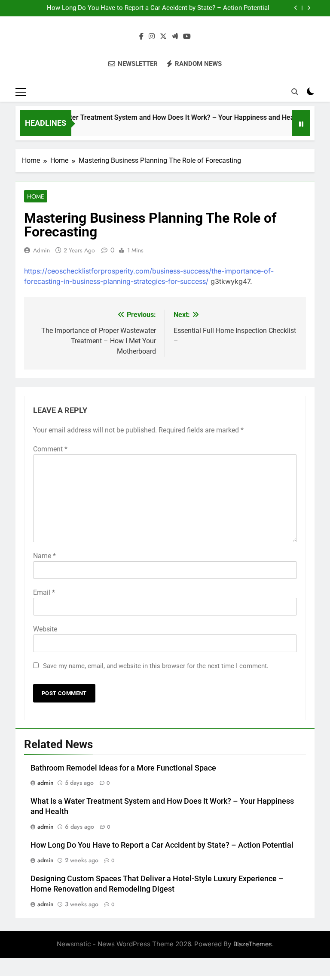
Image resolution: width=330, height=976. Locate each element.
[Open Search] (294, 91)
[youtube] (186, 36)
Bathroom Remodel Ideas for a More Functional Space (123, 768)
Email (44, 592)
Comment (50, 449)
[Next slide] (309, 8)
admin (41, 250)
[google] (174, 36)
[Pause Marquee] (301, 123)
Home (35, 196)
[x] (163, 36)
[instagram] (151, 36)
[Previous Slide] (296, 8)
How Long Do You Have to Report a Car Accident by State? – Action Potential (158, 8)
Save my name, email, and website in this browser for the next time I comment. (156, 666)
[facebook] (141, 36)
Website (45, 629)
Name (44, 556)
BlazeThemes (252, 944)
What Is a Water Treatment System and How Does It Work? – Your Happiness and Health (159, 117)
